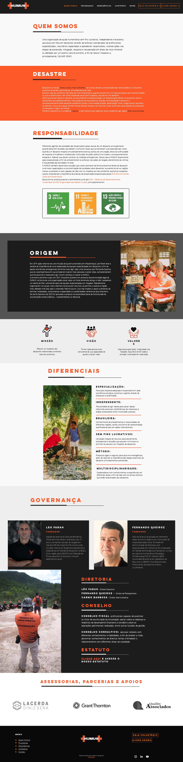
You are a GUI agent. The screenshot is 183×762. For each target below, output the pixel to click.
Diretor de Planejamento (126, 593)
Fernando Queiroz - (99, 593)
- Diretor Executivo (102, 589)
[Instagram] (135, 756)
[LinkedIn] (141, 756)
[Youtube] (147, 756)
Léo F (86, 589)
